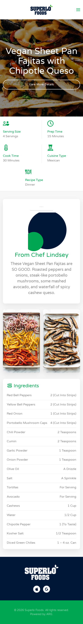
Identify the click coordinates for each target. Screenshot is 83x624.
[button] (78, 9)
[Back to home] (41, 9)
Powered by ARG (41, 614)
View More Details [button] (41, 84)
